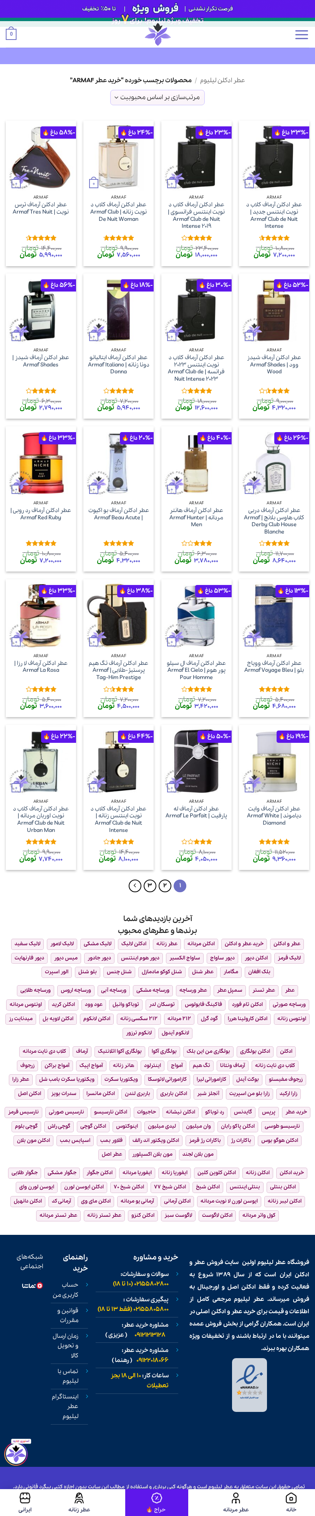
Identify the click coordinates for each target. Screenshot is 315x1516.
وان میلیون (198, 1126)
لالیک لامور (62, 944)
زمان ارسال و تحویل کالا (65, 1346)
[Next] (135, 886)
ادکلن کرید (63, 1004)
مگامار (231, 972)
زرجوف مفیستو (286, 1079)
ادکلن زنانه (258, 1172)
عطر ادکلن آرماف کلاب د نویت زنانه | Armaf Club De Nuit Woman (118, 212)
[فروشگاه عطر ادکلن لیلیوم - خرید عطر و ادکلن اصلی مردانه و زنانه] (157, 34)
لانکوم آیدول (175, 1033)
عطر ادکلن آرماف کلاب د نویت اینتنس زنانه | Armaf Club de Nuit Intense (118, 819)
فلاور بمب (111, 1140)
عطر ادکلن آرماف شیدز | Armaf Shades (40, 361)
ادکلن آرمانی (177, 1201)
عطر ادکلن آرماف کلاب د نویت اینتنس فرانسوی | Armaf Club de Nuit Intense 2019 (196, 215)
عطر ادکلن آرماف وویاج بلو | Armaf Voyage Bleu (274, 667)
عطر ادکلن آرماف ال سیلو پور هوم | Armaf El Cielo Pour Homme (196, 670)
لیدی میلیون (162, 1126)
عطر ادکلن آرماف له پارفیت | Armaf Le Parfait (196, 812)
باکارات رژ (241, 1140)
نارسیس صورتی (66, 1112)
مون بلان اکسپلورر (152, 1154)
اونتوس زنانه (291, 1018)
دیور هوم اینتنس (140, 958)
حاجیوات (146, 1112)
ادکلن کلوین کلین (216, 1172)
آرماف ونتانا (232, 1065)
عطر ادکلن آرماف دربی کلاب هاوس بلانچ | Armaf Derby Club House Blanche (274, 521)
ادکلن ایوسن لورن (84, 1187)
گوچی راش (59, 1126)
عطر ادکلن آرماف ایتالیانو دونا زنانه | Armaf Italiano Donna (118, 365)
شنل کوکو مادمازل (162, 972)
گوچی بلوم (26, 1126)
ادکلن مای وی (96, 1201)
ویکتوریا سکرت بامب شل (66, 1079)
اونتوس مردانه (26, 1004)
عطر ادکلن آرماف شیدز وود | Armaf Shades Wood (274, 365)
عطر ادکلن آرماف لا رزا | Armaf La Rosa (41, 667)
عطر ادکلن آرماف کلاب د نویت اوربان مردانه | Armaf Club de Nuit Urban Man (41, 819)
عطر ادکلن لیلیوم (222, 80)
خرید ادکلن (292, 1172)
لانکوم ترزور (139, 1033)
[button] (301, 35)
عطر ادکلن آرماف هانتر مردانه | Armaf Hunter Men (196, 518)
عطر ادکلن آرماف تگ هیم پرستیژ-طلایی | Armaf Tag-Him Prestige (118, 670)
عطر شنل (203, 972)
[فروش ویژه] (156, 1502)
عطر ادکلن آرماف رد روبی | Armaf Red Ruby (40, 514)
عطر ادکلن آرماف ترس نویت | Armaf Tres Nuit (41, 208)
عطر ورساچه (193, 990)
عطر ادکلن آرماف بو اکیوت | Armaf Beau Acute (118, 514)
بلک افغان (259, 972)
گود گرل (209, 1018)
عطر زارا (20, 1079)
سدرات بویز (63, 1093)
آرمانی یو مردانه (137, 1201)
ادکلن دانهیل (28, 1201)
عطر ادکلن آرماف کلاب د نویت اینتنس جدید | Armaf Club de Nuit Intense (274, 215)
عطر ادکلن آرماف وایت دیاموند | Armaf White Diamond (274, 816)
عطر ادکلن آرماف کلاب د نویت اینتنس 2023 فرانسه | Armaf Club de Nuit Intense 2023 (196, 368)
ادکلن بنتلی (283, 1187)
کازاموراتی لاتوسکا (167, 1079)
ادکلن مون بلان (33, 1140)
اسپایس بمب (75, 1140)
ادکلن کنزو (142, 1215)
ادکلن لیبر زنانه (285, 1201)
